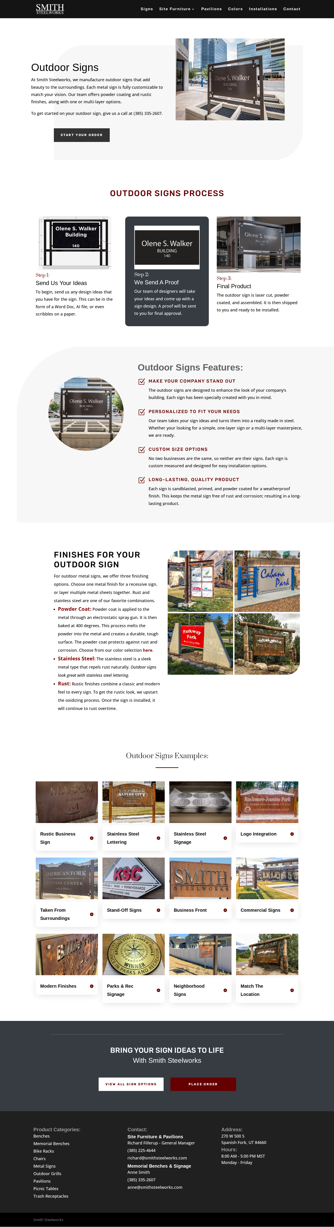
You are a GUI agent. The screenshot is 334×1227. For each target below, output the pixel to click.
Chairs (39, 1158)
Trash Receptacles (50, 1196)
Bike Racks (43, 1151)
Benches (41, 1136)
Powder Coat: (74, 608)
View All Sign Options (131, 1084)
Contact (292, 9)
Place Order (203, 1084)
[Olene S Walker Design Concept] (75, 267)
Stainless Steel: (76, 658)
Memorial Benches (51, 1143)
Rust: (64, 683)
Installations (263, 9)
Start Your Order (82, 135)
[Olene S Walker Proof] (167, 267)
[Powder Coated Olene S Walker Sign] (258, 271)
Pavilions (211, 9)
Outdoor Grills (47, 1173)
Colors (235, 9)
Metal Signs (44, 1166)
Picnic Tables (45, 1188)
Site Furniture (175, 9)
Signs (147, 9)
